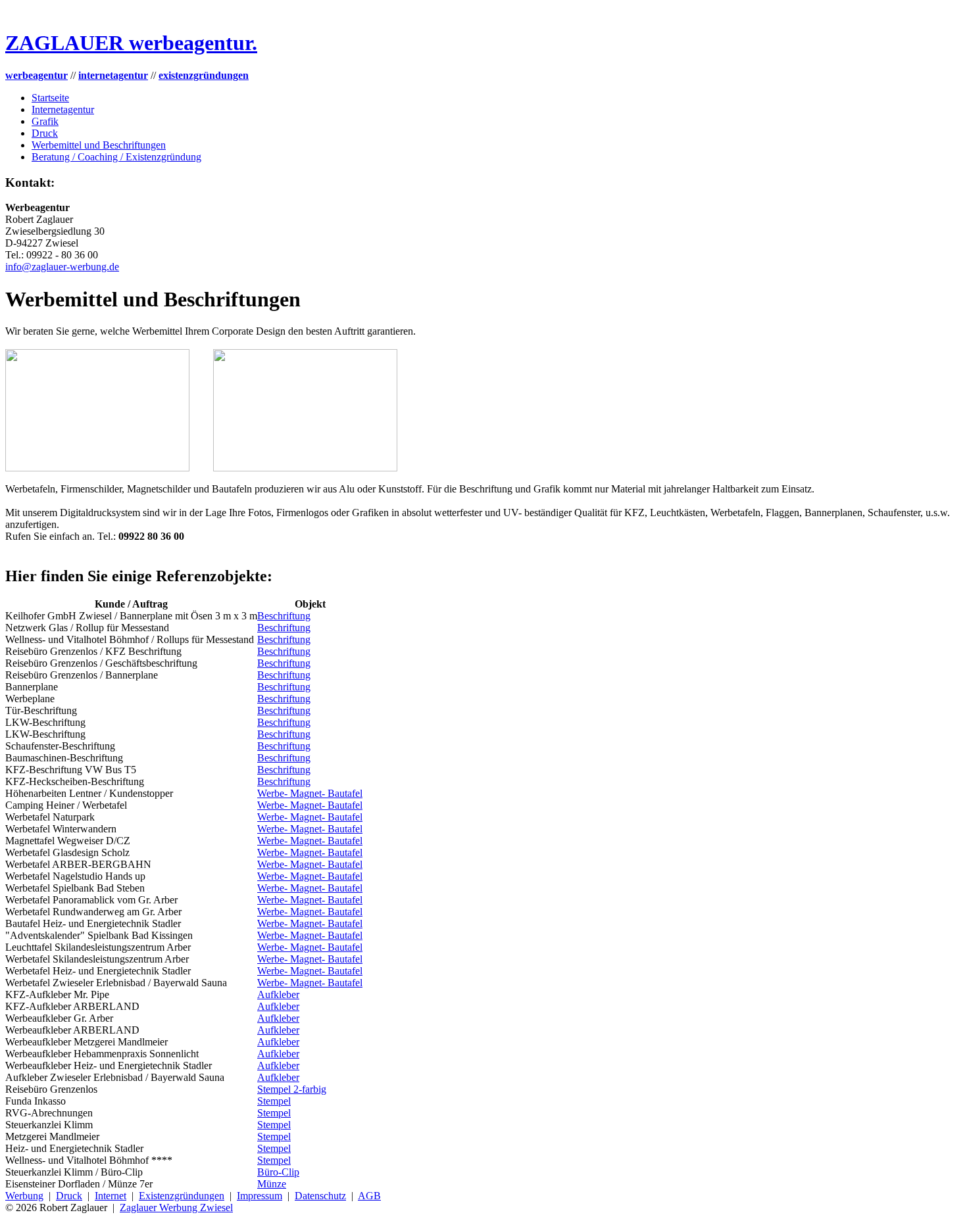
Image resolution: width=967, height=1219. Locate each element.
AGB (369, 1195)
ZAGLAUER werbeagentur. (131, 43)
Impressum (259, 1195)
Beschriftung (283, 615)
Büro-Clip (278, 1172)
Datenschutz (320, 1195)
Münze (271, 1183)
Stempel (274, 1101)
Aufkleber (278, 994)
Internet (110, 1195)
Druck (45, 133)
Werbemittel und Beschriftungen (99, 145)
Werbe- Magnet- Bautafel (309, 793)
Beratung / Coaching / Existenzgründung (116, 156)
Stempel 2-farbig (291, 1089)
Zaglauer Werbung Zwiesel (176, 1207)
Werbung (24, 1195)
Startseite (50, 97)
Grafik (45, 121)
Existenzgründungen (181, 1195)
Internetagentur (63, 109)
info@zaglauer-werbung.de (62, 266)
